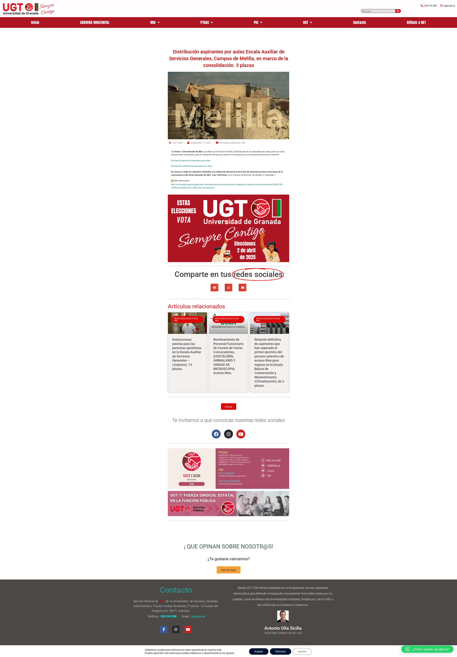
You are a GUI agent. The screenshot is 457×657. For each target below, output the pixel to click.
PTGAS (204, 22)
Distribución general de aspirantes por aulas (190, 160)
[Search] (398, 11)
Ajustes (302, 651)
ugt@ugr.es (198, 616)
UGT (305, 22)
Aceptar (258, 651)
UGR (153, 22)
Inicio (35, 22)
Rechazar (280, 651)
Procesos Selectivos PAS (232, 142)
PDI (256, 22)
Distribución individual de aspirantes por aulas (191, 166)
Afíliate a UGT (416, 22)
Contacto (359, 22)
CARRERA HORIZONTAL (95, 22)
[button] (214, 287)
